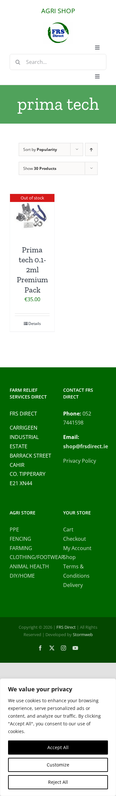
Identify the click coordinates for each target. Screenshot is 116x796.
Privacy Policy (79, 460)
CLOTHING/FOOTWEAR (31, 557)
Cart (68, 529)
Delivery (73, 585)
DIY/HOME (22, 575)
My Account (77, 548)
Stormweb (83, 634)
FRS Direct (66, 627)
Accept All (58, 747)
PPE (14, 529)
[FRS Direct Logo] (58, 24)
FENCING (20, 538)
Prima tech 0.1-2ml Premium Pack (32, 269)
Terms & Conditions (76, 571)
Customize (58, 765)
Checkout (74, 538)
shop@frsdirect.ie (85, 446)
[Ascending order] (91, 149)
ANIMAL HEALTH (29, 566)
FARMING (21, 548)
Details (34, 323)
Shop (69, 557)
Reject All (58, 782)
